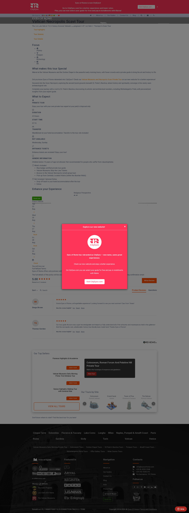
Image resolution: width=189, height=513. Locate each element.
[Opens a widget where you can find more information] (181, 509)
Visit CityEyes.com (94, 281)
